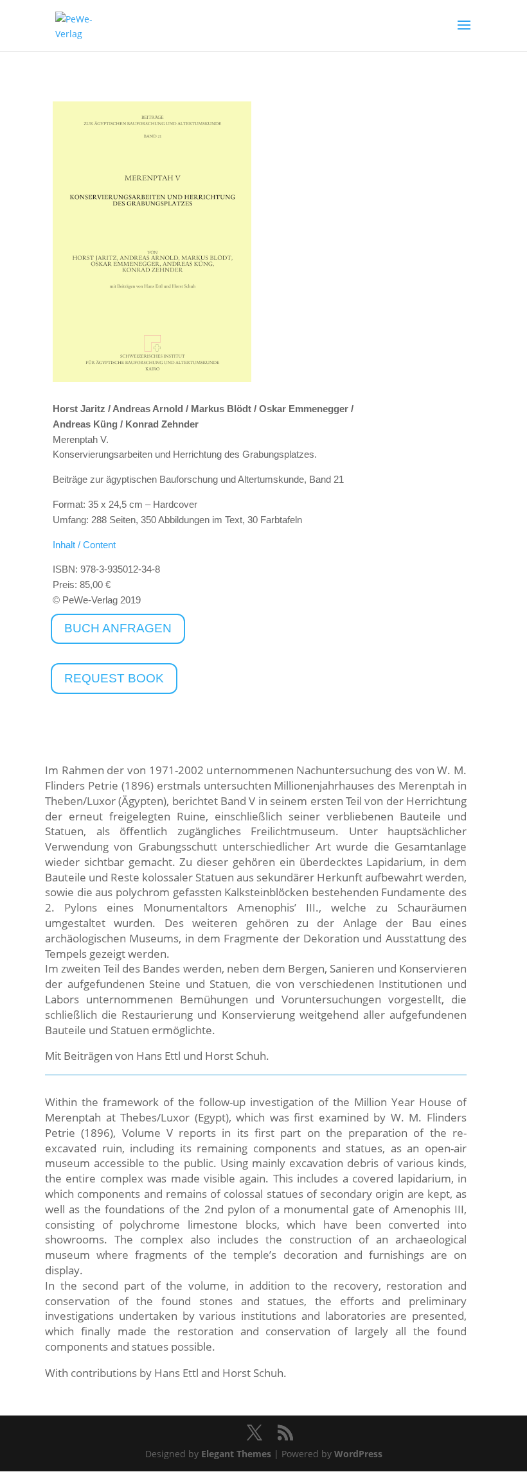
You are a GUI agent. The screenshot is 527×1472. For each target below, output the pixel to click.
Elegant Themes (236, 1454)
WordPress (358, 1454)
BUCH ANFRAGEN (118, 628)
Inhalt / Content (84, 544)
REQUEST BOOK (114, 678)
